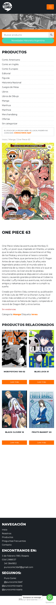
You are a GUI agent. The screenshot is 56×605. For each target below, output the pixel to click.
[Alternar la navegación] (50, 7)
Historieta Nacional (11, 82)
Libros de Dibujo (10, 96)
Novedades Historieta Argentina (28, 40)
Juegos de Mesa (10, 87)
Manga (5, 101)
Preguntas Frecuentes (14, 541)
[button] (49, 147)
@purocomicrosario (12, 586)
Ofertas (6, 119)
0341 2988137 (9, 559)
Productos (7, 537)
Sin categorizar (9, 123)
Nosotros (6, 533)
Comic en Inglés (10, 64)
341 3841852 (10, 563)
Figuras (6, 78)
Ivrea (35, 314)
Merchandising (9, 114)
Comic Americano (11, 60)
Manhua (6, 105)
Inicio (4, 139)
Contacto (7, 545)
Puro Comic (10, 578)
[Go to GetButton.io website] (50, 602)
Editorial (6, 73)
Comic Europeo (10, 69)
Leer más (14, 382)
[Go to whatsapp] (49, 597)
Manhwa (6, 110)
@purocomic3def (13, 582)
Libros (5, 91)
